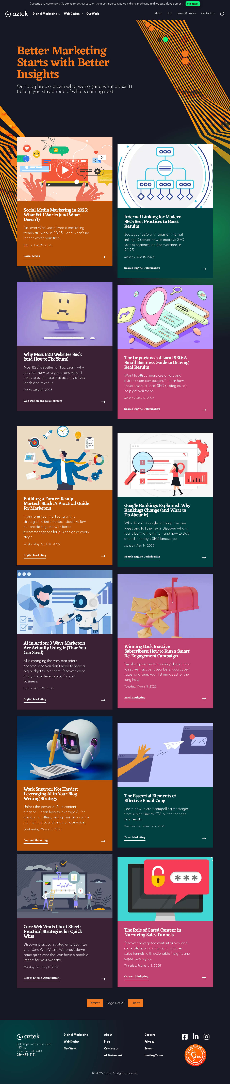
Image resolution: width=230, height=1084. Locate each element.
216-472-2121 (26, 1055)
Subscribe (193, 4)
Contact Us (208, 13)
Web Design (72, 14)
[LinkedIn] (196, 1036)
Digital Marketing (45, 14)
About (158, 13)
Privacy (149, 1042)
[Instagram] (206, 1036)
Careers (149, 1035)
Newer (95, 1003)
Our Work (92, 14)
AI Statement (113, 1055)
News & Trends (186, 13)
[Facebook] (185, 1036)
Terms (148, 1048)
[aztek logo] (16, 14)
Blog (169, 13)
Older (136, 1003)
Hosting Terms (153, 1055)
